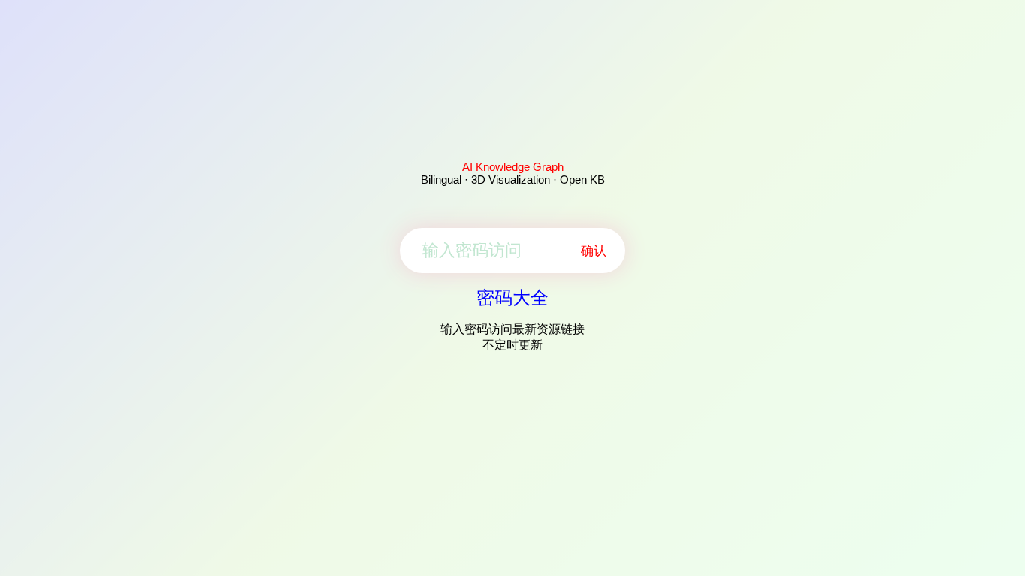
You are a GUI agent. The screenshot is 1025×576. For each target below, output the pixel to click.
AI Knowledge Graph (513, 166)
